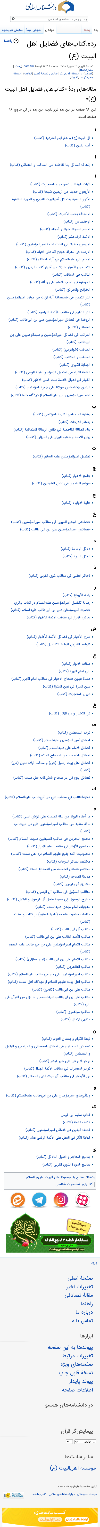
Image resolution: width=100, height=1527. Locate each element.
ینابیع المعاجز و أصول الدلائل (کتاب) (63, 1157)
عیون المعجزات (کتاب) (73, 694)
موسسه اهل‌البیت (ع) (73, 1468)
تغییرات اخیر (79, 1287)
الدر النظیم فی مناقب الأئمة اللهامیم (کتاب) (58, 312)
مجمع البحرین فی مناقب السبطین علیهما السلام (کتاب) (49, 839)
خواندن (50, 29)
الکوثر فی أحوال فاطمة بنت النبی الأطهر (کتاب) (56, 380)
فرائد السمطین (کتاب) (74, 733)
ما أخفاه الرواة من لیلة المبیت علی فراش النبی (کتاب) (51, 816)
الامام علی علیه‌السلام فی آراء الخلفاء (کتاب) (58, 259)
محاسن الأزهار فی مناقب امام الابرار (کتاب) (58, 846)
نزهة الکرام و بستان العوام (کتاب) (66, 1039)
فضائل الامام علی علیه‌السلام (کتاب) (64, 748)
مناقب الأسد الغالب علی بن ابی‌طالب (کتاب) (57, 937)
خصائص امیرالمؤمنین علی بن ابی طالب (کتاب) (55, 529)
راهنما (8, 41)
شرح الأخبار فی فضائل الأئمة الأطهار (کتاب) (58, 637)
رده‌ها (91, 1177)
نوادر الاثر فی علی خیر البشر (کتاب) (64, 1061)
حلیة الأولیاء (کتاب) (76, 503)
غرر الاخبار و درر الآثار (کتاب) (69, 713)
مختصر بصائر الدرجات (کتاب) (68, 861)
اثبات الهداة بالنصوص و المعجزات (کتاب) (60, 184)
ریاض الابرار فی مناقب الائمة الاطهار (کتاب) (58, 617)
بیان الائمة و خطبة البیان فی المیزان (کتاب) (58, 437)
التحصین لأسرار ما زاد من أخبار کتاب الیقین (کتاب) (52, 267)
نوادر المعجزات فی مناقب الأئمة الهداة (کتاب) (57, 1068)
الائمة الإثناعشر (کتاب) (74, 237)
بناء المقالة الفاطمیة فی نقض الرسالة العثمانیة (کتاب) (52, 429)
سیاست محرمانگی (87, 1494)
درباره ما (84, 1312)
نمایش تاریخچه (12, 29)
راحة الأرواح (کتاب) (76, 595)
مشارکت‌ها (86, 70)
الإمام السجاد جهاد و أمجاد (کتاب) (65, 229)
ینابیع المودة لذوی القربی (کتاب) (66, 1164)
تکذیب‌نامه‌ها (39, 1494)
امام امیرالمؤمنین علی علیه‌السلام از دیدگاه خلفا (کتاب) (50, 395)
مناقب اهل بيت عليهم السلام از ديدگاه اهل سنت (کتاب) (49, 982)
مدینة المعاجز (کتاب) (75, 876)
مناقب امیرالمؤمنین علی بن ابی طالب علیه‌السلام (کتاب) (49, 974)
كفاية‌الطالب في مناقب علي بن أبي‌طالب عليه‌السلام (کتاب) (47, 797)
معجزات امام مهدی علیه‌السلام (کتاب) (62, 907)
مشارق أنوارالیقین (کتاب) (71, 884)
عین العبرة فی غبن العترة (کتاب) (66, 686)
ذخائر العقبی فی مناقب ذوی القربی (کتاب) (59, 576)
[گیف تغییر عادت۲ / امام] (50, 1517)
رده (96, 29)
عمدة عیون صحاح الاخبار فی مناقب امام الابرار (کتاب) (50, 679)
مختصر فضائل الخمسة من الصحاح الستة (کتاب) (54, 869)
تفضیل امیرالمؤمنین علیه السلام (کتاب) (61, 456)
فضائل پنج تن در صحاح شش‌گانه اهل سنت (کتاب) (51, 778)
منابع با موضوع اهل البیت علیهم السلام (55, 1177)
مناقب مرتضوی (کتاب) (73, 1012)
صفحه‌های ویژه (76, 1364)
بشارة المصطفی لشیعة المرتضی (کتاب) (61, 414)
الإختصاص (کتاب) (77, 221)
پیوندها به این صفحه (70, 1347)
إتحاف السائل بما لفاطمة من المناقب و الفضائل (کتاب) (50, 165)
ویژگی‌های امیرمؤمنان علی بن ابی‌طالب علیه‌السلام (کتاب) (48, 1095)
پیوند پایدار (81, 1381)
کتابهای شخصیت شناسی (74, 1184)
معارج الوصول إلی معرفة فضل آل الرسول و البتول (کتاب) (48, 899)
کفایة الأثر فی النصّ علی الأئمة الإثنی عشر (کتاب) (54, 1138)
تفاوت (88, 73)
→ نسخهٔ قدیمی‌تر (71, 73)
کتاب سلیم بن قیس (75, 1115)
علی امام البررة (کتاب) (74, 671)
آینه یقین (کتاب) (77, 145)
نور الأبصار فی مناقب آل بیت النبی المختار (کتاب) (53, 1076)
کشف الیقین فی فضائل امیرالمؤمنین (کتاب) (57, 1130)
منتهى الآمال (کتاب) (75, 1019)
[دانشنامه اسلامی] (50, 7)
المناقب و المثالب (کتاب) (71, 357)
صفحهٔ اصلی (80, 1278)
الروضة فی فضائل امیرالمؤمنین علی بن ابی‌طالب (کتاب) (49, 320)
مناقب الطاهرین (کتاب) (73, 967)
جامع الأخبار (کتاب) (76, 476)
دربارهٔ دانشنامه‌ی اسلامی (62, 1494)
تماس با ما (81, 1321)
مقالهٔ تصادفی (79, 1295)
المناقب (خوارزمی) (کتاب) (71, 349)
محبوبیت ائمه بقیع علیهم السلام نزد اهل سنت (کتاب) (50, 854)
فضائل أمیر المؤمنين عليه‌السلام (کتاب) (61, 740)
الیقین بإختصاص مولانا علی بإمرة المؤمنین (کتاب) (53, 387)
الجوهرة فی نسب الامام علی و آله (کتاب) (60, 282)
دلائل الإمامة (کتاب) (75, 549)
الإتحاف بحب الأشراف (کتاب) (68, 214)
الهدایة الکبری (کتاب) (74, 365)
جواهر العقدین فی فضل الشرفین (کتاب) (61, 483)
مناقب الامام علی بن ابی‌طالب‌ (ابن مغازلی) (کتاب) (53, 959)
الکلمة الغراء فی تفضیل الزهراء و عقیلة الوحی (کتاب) (52, 372)
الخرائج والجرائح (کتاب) (72, 290)
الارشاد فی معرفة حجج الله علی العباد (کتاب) (58, 252)
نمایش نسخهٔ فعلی (46, 73)
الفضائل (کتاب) (79, 327)
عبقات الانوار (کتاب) (76, 664)
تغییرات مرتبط (77, 1356)
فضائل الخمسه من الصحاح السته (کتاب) (60, 755)
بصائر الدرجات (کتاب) (74, 422)
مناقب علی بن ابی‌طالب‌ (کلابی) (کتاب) (61, 989)
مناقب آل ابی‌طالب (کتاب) (70, 929)
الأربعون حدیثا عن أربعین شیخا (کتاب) (61, 192)
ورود (94, 1262)
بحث (18, 66)
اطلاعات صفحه (77, 1390)
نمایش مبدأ (33, 29)
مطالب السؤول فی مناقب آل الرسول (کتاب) (58, 892)
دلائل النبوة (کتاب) (76, 556)
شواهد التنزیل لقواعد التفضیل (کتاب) (63, 644)
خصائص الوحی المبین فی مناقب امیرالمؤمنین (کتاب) (50, 522)
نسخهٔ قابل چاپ (76, 1373)
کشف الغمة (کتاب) (76, 1122)
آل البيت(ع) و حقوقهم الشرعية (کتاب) (62, 138)
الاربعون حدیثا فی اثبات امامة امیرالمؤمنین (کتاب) (53, 244)
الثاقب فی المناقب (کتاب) (71, 275)
